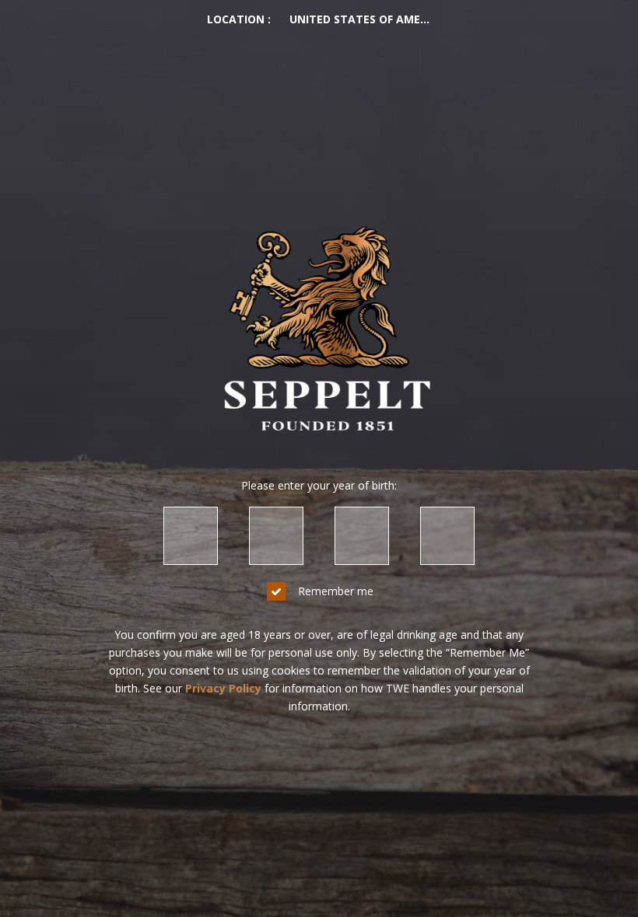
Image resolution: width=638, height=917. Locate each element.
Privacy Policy (223, 688)
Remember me (335, 591)
